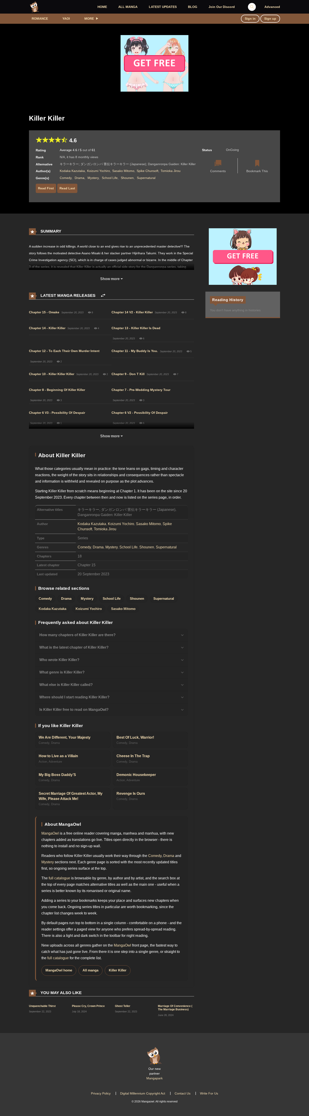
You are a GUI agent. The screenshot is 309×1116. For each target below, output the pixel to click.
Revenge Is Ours (130, 793)
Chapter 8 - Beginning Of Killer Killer (57, 390)
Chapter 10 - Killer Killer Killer (51, 374)
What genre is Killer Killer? (62, 672)
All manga (90, 970)
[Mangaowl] (34, 6)
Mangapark (154, 1078)
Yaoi (66, 18)
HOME (102, 7)
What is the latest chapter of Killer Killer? (74, 647)
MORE (89, 18)
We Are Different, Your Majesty (64, 737)
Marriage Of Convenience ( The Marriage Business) (175, 1007)
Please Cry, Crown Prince (88, 1006)
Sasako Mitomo (123, 171)
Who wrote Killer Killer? (59, 660)
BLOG (192, 7)
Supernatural (146, 178)
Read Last (67, 188)
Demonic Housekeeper (136, 775)
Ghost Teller (122, 1006)
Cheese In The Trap (133, 756)
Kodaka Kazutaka (72, 171)
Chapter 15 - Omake (44, 312)
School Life (110, 178)
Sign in (250, 18)
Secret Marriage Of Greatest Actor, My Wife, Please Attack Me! (70, 796)
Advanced (272, 7)
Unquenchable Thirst (42, 1006)
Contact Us (182, 1093)
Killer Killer (117, 970)
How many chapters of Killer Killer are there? (77, 635)
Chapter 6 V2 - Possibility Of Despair (140, 412)
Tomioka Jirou (171, 171)
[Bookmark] (257, 163)
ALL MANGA (128, 7)
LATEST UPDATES (163, 7)
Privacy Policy (101, 1093)
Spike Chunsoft (147, 171)
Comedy (65, 178)
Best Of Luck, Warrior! (135, 737)
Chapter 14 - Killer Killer (47, 328)
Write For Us (209, 1093)
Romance (40, 18)
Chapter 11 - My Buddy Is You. (135, 351)
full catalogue (59, 878)
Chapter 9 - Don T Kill (128, 374)
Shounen (127, 178)
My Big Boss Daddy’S (57, 775)
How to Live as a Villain (58, 756)
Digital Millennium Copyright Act (142, 1093)
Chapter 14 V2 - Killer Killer (132, 312)
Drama (79, 178)
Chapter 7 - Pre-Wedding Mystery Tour (141, 390)
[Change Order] (103, 295)
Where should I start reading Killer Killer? (74, 697)
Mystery (93, 178)
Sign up (270, 18)
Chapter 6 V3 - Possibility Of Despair (57, 412)
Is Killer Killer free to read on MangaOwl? (74, 709)
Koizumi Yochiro (98, 171)
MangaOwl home (58, 970)
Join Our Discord (222, 7)
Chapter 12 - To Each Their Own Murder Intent (64, 351)
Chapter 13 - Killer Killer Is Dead (136, 328)
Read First (46, 188)
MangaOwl (50, 833)
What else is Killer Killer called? (66, 685)
